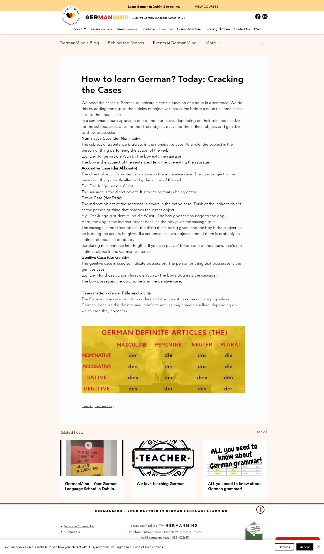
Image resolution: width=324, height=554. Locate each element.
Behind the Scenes (126, 42)
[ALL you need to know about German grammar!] (234, 458)
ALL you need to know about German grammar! (234, 486)
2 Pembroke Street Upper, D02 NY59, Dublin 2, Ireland (164, 532)
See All (262, 432)
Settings (284, 547)
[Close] (318, 546)
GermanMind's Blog (79, 42)
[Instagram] (265, 16)
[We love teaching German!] (163, 458)
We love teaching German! (161, 483)
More (210, 42)
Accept (305, 547)
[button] (261, 43)
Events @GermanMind (175, 42)
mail (143, 537)
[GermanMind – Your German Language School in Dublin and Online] (91, 458)
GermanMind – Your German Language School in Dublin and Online (91, 486)
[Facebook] (258, 16)
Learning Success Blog (98, 406)
